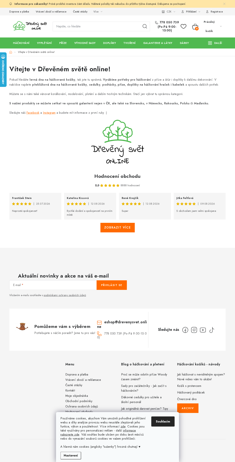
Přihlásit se (111, 285)
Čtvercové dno (187, 399)
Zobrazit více (117, 227)
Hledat (145, 26)
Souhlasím (163, 421)
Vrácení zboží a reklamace (51, 11)
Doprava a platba (19, 11)
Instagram (49, 113)
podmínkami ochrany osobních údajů (65, 295)
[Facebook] (185, 330)
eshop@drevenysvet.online (122, 324)
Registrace (217, 11)
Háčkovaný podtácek (191, 392)
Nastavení (71, 455)
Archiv (188, 408)
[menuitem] (21, 42)
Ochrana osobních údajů (81, 406)
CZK (169, 11)
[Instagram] (194, 330)
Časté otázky (80, 11)
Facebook (32, 113)
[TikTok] (212, 330)
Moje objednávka (76, 396)
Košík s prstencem (189, 386)
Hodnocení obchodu (117, 176)
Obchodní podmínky (79, 401)
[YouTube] (203, 330)
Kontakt (70, 390)
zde (123, 426)
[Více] (215, 42)
